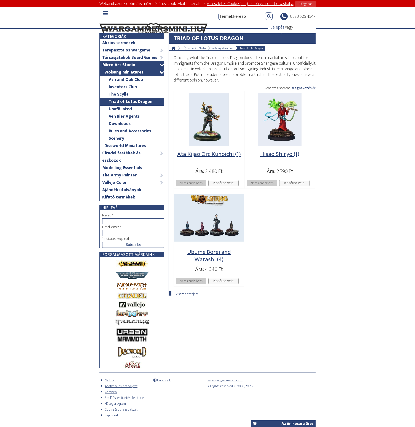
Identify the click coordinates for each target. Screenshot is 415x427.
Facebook (164, 380)
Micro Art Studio (133, 65)
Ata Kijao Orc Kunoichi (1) (209, 154)
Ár (314, 88)
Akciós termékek (119, 42)
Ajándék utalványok (121, 190)
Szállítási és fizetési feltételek (125, 398)
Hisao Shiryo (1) (279, 154)
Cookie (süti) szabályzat (121, 410)
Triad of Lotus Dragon (130, 101)
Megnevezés (302, 88)
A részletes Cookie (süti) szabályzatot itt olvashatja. (250, 3)
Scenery (116, 138)
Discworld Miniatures (125, 145)
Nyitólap (110, 380)
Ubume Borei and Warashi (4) (209, 255)
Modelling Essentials (122, 167)
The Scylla (119, 94)
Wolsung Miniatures (134, 72)
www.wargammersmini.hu (225, 380)
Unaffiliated (120, 109)
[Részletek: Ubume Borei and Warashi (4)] (209, 242)
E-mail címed (111, 227)
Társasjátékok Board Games (132, 57)
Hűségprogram (115, 404)
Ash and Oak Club (126, 79)
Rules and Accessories (130, 131)
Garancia (111, 392)
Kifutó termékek (118, 197)
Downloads (120, 123)
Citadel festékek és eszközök (132, 156)
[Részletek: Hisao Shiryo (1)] (280, 145)
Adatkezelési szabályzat (121, 386)
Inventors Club (123, 87)
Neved (107, 215)
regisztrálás (280, 34)
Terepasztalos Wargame (132, 50)
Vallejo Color (132, 182)
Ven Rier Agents (124, 116)
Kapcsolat (111, 415)
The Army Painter (132, 175)
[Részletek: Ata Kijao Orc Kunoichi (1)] (209, 145)
